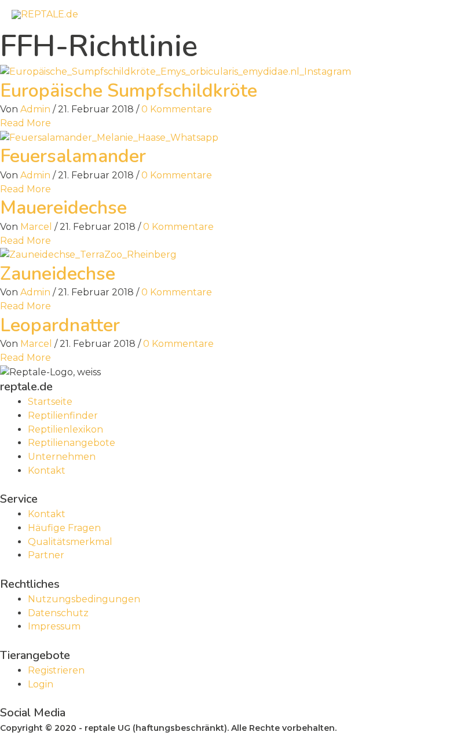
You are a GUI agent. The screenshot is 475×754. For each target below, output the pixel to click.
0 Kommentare (176, 109)
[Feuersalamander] (109, 136)
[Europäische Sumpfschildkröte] (175, 70)
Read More (25, 123)
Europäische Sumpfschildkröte (128, 90)
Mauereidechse (63, 207)
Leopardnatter (60, 325)
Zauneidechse (57, 273)
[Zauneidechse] (88, 253)
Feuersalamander (73, 156)
